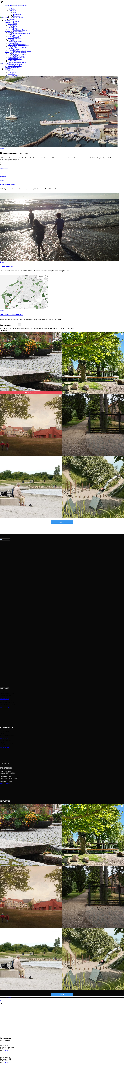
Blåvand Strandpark (7, 266)
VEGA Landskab (7, 997)
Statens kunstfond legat (7, 184)
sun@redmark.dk (5, 783)
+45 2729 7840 (4, 699)
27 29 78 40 (6, 1050)
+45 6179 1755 (4, 747)
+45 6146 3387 (4, 708)
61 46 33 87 (6, 1062)
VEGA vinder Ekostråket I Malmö (11, 315)
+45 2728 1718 (4, 738)
